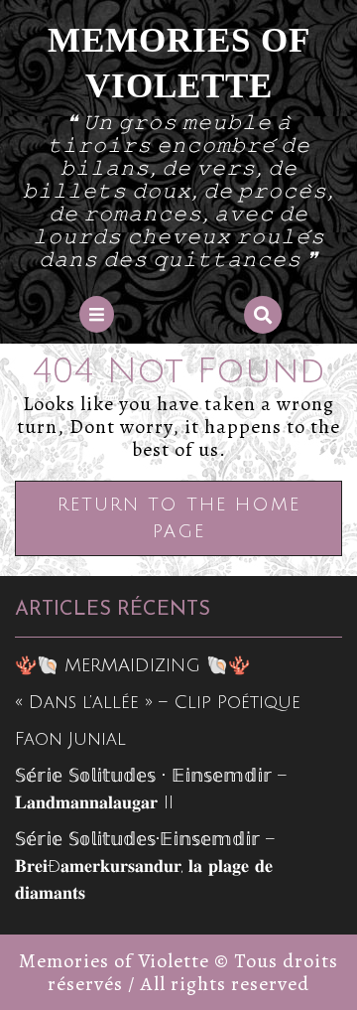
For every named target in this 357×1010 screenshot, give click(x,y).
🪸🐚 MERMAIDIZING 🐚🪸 (132, 665)
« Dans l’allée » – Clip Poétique (157, 702)
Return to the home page (179, 525)
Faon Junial (70, 739)
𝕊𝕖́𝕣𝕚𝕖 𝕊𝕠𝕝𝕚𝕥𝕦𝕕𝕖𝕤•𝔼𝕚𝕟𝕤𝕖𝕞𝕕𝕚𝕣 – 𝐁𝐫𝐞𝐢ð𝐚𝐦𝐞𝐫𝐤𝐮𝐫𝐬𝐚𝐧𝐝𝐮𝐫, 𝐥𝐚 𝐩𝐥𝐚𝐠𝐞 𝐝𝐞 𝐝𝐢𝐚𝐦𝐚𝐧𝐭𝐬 (145, 866)
